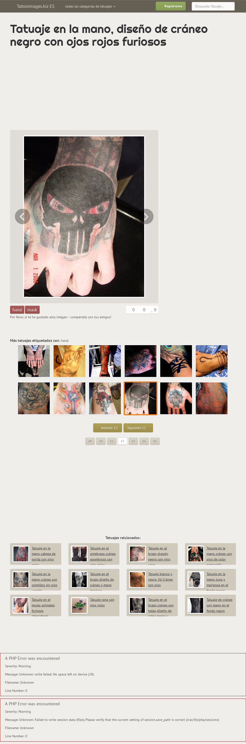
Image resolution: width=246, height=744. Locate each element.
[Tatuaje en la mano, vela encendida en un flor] (34, 399)
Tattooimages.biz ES (35, 6)
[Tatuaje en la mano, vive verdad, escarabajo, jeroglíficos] (34, 361)
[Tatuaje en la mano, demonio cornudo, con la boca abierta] (146, 216)
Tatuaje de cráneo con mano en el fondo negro (220, 605)
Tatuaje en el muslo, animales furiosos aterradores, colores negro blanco (33, 611)
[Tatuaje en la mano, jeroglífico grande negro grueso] (176, 361)
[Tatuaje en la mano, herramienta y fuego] (70, 399)
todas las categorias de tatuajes (89, 6)
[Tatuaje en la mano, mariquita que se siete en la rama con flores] (22, 216)
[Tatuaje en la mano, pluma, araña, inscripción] (70, 361)
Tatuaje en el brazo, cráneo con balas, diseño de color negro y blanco (151, 611)
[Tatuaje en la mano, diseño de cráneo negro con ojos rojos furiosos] (141, 399)
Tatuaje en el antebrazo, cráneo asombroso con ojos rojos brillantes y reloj (93, 559)
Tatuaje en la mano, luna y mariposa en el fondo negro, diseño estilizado (207, 585)
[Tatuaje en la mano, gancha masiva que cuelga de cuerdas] (212, 361)
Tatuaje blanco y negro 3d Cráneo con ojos (160, 579)
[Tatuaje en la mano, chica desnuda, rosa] (105, 361)
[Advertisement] (97, 89)
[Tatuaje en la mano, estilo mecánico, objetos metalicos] (212, 399)
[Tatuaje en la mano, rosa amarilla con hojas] (141, 361)
